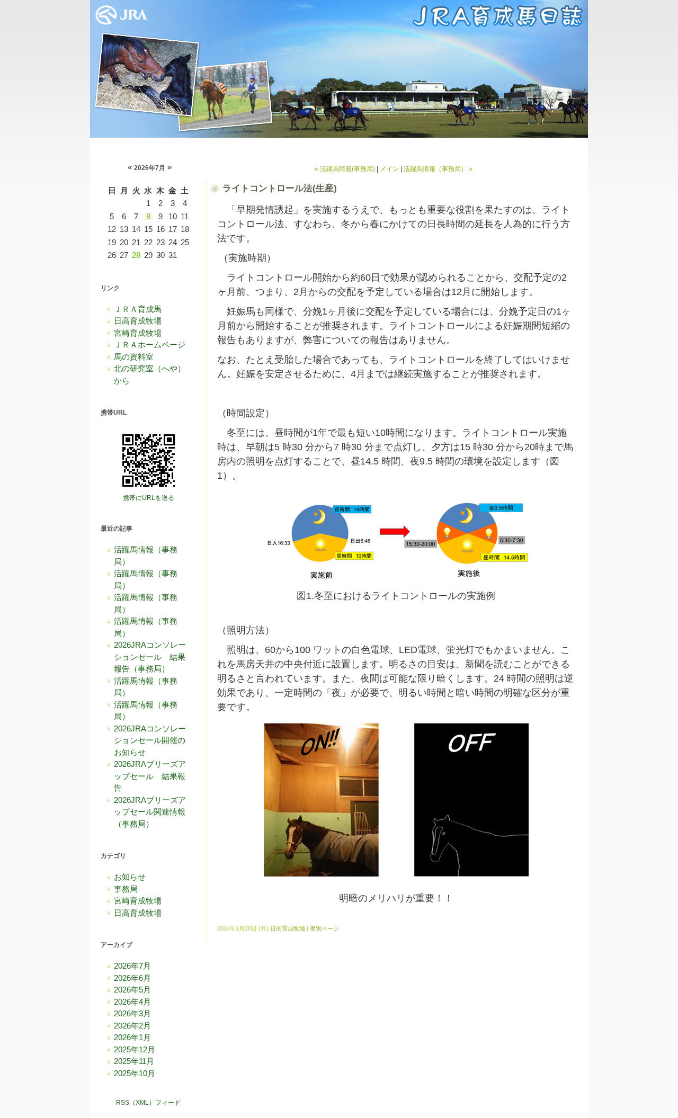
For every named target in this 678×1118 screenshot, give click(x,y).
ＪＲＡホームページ (149, 344)
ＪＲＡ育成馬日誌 (339, 69)
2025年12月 (134, 1049)
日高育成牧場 (138, 320)
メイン (389, 169)
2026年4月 (132, 1001)
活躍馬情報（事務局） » (438, 169)
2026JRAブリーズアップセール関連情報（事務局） (150, 811)
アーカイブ (116, 945)
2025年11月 (134, 1061)
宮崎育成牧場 (138, 332)
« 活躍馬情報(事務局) (345, 169)
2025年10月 (134, 1073)
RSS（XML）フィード (148, 1102)
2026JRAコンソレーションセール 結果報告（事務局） (150, 656)
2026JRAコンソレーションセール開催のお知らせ (150, 740)
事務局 (126, 888)
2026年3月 (132, 1013)
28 (136, 255)
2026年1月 (132, 1037)
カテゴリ (113, 856)
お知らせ (130, 876)
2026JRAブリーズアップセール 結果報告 (150, 775)
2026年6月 (132, 977)
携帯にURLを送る (148, 498)
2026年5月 (132, 989)
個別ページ (324, 928)
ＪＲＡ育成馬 (138, 309)
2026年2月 (132, 1025)
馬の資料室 (134, 356)
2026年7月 (132, 965)
